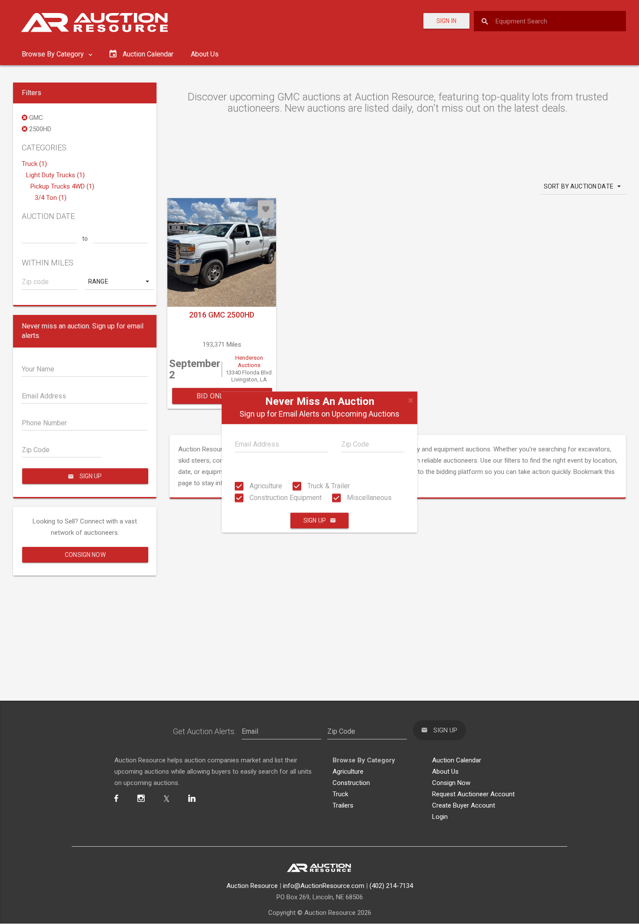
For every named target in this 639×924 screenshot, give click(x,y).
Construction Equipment (285, 497)
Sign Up (314, 520)
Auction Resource (252, 886)
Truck (340, 794)
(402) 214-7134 (391, 886)
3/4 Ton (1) (51, 198)
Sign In (446, 20)
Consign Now (85, 554)
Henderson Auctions (249, 361)
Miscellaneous (368, 497)
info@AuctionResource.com (323, 886)
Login (440, 817)
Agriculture (265, 486)
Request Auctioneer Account (473, 794)
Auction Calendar (456, 760)
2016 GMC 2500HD (221, 314)
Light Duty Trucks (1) (55, 175)
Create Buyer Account (463, 805)
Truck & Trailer (328, 486)
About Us (205, 54)
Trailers (343, 805)
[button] (119, 281)
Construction (351, 783)
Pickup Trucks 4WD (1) (62, 186)
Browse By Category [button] (54, 54)
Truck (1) (34, 164)
